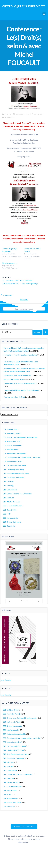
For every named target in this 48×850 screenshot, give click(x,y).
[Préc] (10, 601)
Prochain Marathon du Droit (14, 397)
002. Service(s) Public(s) (12, 433)
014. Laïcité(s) (8, 482)
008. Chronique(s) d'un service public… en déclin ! (22, 457)
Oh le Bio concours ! (9, 263)
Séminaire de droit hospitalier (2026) (17, 375)
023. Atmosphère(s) (30, 283)
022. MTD (7, 514)
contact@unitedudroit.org (24, 129)
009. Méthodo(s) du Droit (12, 461)
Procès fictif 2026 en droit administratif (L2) (20, 383)
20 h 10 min (38, 114)
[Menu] (44, 14)
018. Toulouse (26, 280)
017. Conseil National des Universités (17, 494)
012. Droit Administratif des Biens (16, 473)
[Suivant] (37, 601)
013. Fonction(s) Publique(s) (13, 477)
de (24, 601)
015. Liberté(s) (8, 486)
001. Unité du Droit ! (10, 280)
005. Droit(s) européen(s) (12, 445)
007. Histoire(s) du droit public (14, 453)
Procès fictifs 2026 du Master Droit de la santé (21, 390)
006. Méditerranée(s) (11, 449)
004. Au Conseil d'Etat (11, 441)
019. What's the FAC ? (11, 283)
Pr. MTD (8, 114)
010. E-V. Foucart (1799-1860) (14, 465)
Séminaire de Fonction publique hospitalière (20, 355)
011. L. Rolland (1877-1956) (13, 470)
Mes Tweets (5, 680)
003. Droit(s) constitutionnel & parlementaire (20, 437)
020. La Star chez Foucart (12, 506)
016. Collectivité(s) (10, 490)
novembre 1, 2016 (22, 114)
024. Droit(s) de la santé (12, 522)
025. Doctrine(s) (9, 526)
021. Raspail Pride (9, 510)
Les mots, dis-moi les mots (14, 379)
